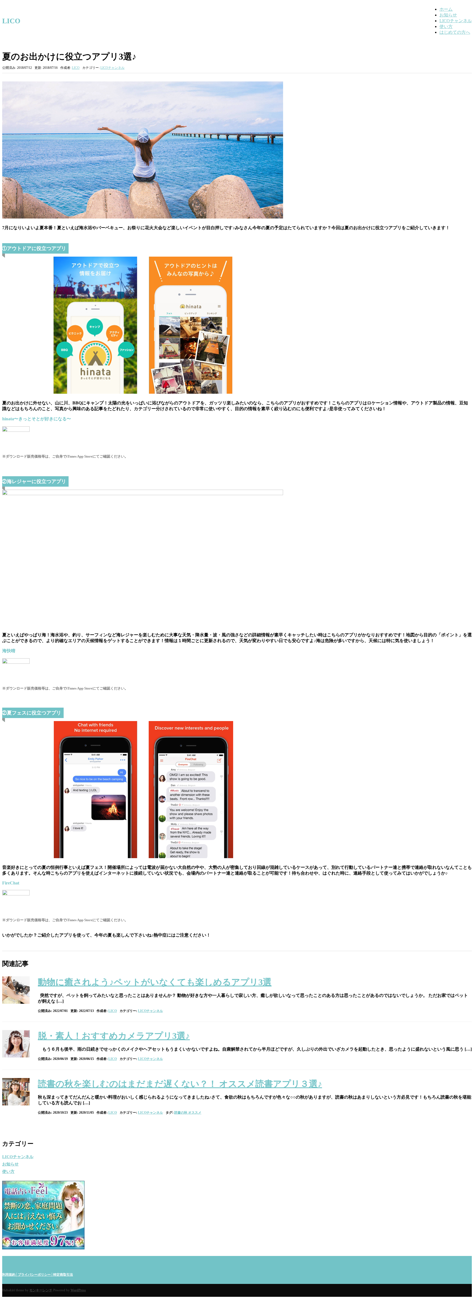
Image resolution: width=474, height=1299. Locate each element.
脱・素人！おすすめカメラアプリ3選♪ (114, 1036)
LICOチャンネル (455, 20)
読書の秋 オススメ (187, 1112)
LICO (11, 21)
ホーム (446, 9)
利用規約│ (10, 1275)
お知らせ (448, 15)
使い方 (446, 26)
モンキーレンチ (40, 1290)
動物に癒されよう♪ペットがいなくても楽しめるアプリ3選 (155, 982)
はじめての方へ (454, 32)
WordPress (78, 1290)
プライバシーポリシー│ (35, 1275)
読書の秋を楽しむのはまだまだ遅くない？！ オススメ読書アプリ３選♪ (180, 1084)
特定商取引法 (63, 1275)
